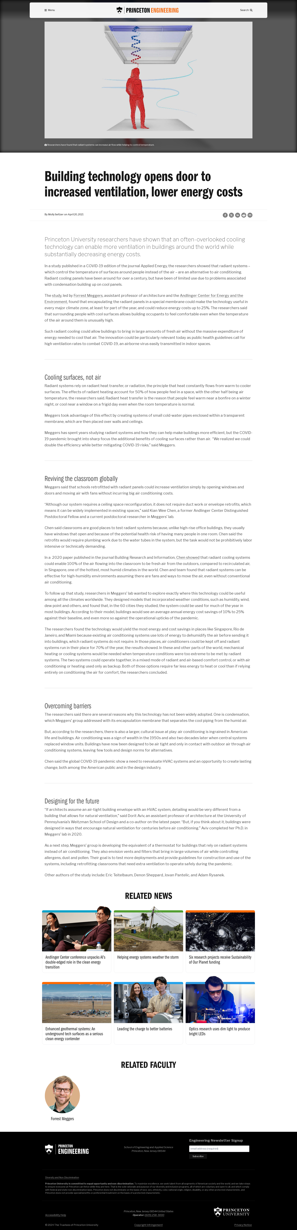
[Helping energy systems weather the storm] (148, 938)
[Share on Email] (250, 215)
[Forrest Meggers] (62, 1098)
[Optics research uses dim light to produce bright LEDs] (220, 1010)
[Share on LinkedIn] (237, 215)
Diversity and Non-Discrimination (62, 1177)
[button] (49, 10)
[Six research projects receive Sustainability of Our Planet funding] (220, 938)
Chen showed (188, 557)
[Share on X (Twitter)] (231, 215)
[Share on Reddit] (243, 215)
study (56, 295)
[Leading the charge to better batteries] (148, 1010)
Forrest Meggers (88, 295)
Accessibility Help (55, 1215)
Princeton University (232, 1212)
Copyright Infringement (148, 1225)
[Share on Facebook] (225, 215)
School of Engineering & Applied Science (67, 1149)
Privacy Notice (243, 1225)
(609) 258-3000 (154, 1215)
